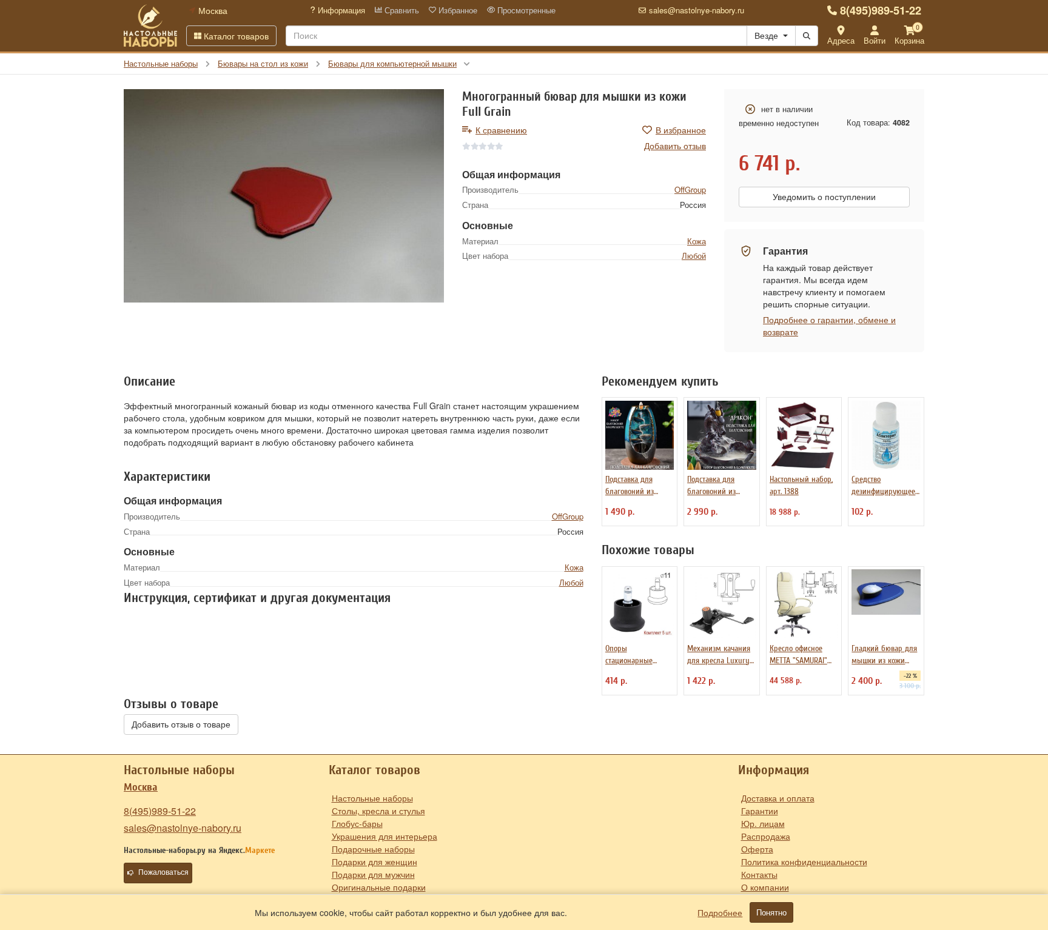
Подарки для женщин (374, 861)
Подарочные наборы (373, 849)
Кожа (696, 241)
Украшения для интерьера (384, 836)
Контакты (759, 874)
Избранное (456, 10)
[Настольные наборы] (150, 25)
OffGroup (690, 189)
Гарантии (759, 811)
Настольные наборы (372, 798)
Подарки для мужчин (373, 874)
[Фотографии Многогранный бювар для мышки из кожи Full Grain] (284, 196)
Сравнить (400, 10)
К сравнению (501, 130)
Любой (694, 255)
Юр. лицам (763, 823)
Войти (874, 40)
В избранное (681, 130)
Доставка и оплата (778, 798)
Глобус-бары (357, 823)
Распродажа (765, 836)
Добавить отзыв (675, 145)
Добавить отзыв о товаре (181, 724)
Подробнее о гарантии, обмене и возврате (829, 325)
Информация (340, 10)
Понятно (771, 912)
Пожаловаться (163, 872)
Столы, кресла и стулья (378, 811)
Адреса (841, 40)
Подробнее (719, 912)
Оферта (757, 849)
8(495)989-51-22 (880, 10)
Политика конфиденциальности (804, 861)
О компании (765, 887)
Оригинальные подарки (379, 887)
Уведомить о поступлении (824, 197)
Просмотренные (525, 10)
